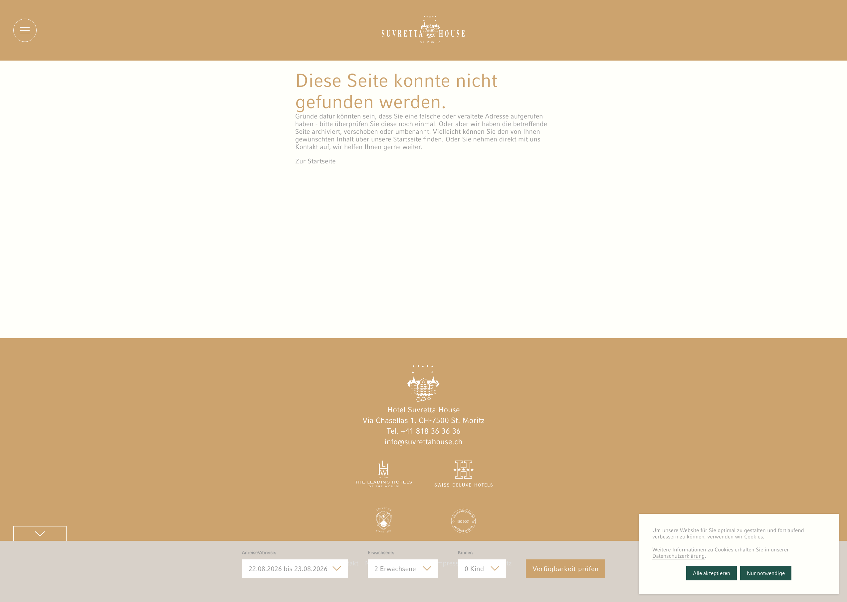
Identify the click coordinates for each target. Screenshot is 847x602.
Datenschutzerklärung (678, 556)
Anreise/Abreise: (259, 552)
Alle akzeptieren (711, 573)
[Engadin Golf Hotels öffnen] (384, 522)
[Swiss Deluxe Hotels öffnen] (463, 475)
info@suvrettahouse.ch (423, 442)
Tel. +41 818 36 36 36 (423, 431)
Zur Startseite (315, 161)
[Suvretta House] (423, 41)
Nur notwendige (766, 573)
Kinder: (465, 552)
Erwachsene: (381, 552)
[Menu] (25, 30)
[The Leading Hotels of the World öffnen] (384, 475)
